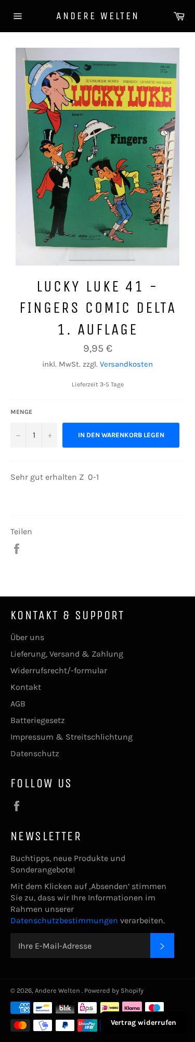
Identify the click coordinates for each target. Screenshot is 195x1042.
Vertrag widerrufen (143, 1022)
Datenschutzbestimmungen (65, 920)
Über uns (27, 637)
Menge (21, 411)
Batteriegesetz (37, 720)
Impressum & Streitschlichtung (71, 737)
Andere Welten (97, 16)
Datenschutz (34, 753)
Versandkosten (126, 364)
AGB (17, 703)
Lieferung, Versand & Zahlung (66, 654)
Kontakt (25, 687)
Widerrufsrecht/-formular (58, 670)
